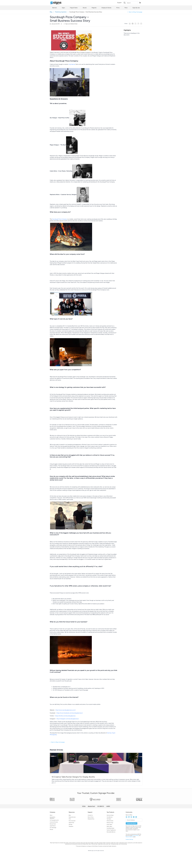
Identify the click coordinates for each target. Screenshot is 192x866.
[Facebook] (133, 24)
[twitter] (131, 817)
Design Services (72, 817)
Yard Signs (109, 818)
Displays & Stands (106, 7)
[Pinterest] (138, 24)
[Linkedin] (130, 24)
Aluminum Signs (110, 815)
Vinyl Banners (109, 817)
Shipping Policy (91, 818)
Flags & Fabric (74, 7)
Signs (63, 7)
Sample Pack (71, 822)
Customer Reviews (54, 822)
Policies (51, 829)
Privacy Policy (136, 835)
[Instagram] (141, 24)
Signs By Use (136, 7)
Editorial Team (53, 823)
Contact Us (90, 815)
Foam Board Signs (110, 828)
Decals (85, 7)
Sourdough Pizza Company (59, 219)
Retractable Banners (111, 831)
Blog (51, 12)
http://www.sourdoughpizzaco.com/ (66, 710)
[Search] (124, 2)
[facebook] (129, 817)
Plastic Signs (109, 826)
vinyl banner (71, 64)
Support (119, 2)
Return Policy (90, 817)
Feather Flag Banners (111, 830)
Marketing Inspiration (61, 12)
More (126, 7)
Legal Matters (53, 825)
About (51, 815)
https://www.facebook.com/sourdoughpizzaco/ (69, 713)
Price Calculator (72, 820)
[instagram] (136, 817)
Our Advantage (53, 827)
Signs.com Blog (129, 814)
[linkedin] (126, 817)
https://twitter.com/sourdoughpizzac (65, 716)
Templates (71, 826)
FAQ (70, 818)
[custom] (134, 817)
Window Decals (110, 820)
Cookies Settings (129, 839)
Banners (54, 7)
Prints (117, 7)
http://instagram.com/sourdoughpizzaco (68, 718)
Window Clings (110, 822)
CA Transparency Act (54, 820)
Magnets (94, 7)
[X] (135, 24)
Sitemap (70, 824)
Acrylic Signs (109, 824)
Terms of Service (129, 836)
